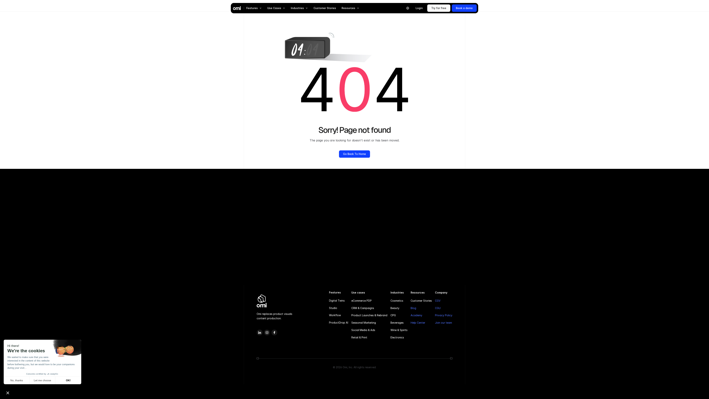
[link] (438, 8)
